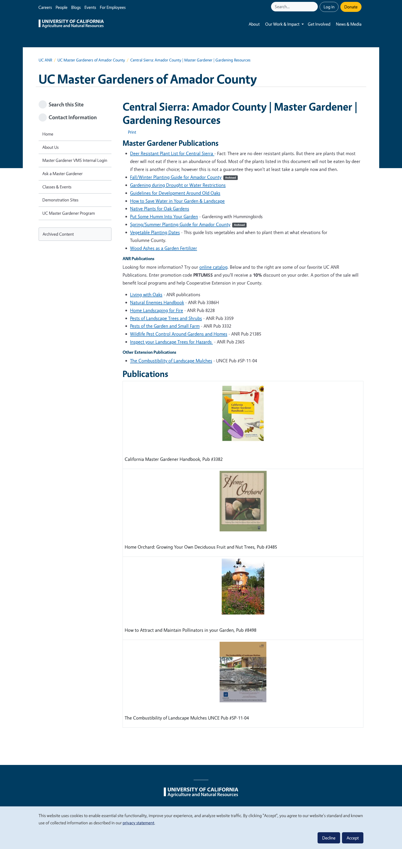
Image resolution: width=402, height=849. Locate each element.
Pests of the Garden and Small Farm (165, 326)
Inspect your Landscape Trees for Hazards (171, 342)
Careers (45, 7)
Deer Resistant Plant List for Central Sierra (172, 153)
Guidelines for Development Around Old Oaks (175, 193)
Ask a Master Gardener (62, 173)
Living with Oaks (146, 294)
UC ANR (45, 60)
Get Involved (319, 24)
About (254, 24)
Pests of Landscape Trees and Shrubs (166, 318)
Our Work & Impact (282, 24)
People (61, 7)
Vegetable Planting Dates (155, 232)
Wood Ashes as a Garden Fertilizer (163, 248)
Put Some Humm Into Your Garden (164, 216)
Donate (351, 7)
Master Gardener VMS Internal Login (74, 160)
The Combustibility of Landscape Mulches (171, 360)
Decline (328, 838)
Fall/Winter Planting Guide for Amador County (183, 177)
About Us (50, 147)
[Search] (315, 6)
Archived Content (58, 234)
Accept (353, 838)
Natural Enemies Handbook (157, 302)
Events (90, 7)
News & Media (349, 24)
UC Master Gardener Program (68, 213)
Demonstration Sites (60, 200)
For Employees (113, 7)
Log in (329, 7)
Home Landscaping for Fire (156, 310)
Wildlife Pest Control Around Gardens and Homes (178, 334)
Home (47, 134)
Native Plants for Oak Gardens (159, 208)
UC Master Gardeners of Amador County (91, 60)
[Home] (71, 24)
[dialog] (201, 827)
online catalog (213, 267)
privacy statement (138, 822)
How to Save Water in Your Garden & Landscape (177, 201)
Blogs (76, 7)
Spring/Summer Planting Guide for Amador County (187, 224)
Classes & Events (56, 187)
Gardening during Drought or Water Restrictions (178, 185)
